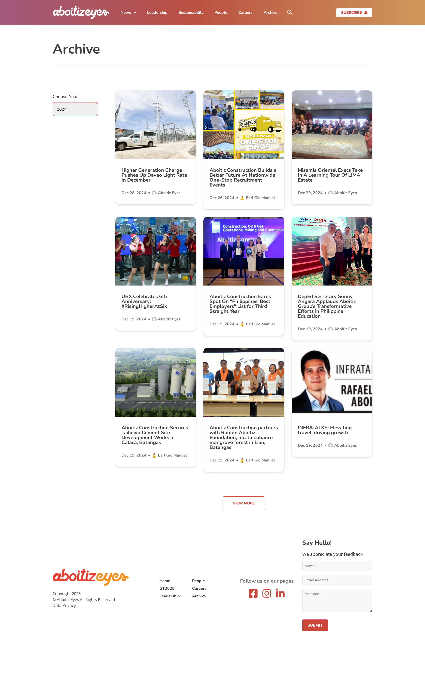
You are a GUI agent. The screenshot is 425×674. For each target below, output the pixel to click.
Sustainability (191, 12)
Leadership (157, 12)
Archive (270, 12)
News (126, 12)
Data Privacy (64, 605)
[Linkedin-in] (280, 593)
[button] (244, 503)
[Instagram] (267, 593)
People (220, 12)
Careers (245, 12)
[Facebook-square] (253, 593)
